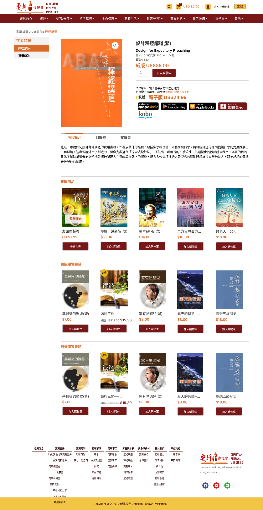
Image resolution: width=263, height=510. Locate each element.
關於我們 (159, 448)
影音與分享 (128, 448)
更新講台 (128, 466)
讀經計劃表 (60, 502)
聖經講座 (128, 454)
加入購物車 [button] (114, 246)
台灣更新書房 (60, 460)
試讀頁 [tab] (126, 138)
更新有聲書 (54, 478)
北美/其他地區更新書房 (60, 454)
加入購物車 (164, 73)
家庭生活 (130, 18)
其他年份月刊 (81, 460)
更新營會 (112, 454)
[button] (44, 18)
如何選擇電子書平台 (177, 91)
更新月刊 (80, 448)
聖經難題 (128, 478)
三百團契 (175, 460)
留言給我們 (159, 484)
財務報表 (159, 472)
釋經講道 (51, 32)
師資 (96, 466)
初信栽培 (86, 18)
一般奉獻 (175, 454)
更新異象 (143, 454)
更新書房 (59, 448)
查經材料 (176, 18)
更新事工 (112, 448)
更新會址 (159, 478)
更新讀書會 (54, 466)
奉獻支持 (175, 448)
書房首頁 (26, 18)
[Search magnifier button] (169, 6)
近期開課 (96, 478)
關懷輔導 (128, 472)
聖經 (43, 18)
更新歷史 (159, 454)
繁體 (240, 6)
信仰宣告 (143, 460)
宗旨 (96, 454)
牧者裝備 (199, 18)
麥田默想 (54, 484)
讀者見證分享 (60, 490)
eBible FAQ (60, 496)
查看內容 (75, 246)
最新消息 (39, 448)
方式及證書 (96, 460)
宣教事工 (112, 460)
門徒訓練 (112, 466)
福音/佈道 (63, 18)
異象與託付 (144, 448)
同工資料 (159, 460)
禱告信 (159, 466)
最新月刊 (80, 454)
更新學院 (96, 448)
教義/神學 (153, 18)
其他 (238, 18)
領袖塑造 (24, 55)
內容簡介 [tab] (74, 138)
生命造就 (108, 18)
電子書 (219, 18)
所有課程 (96, 472)
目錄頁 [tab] (101, 138)
